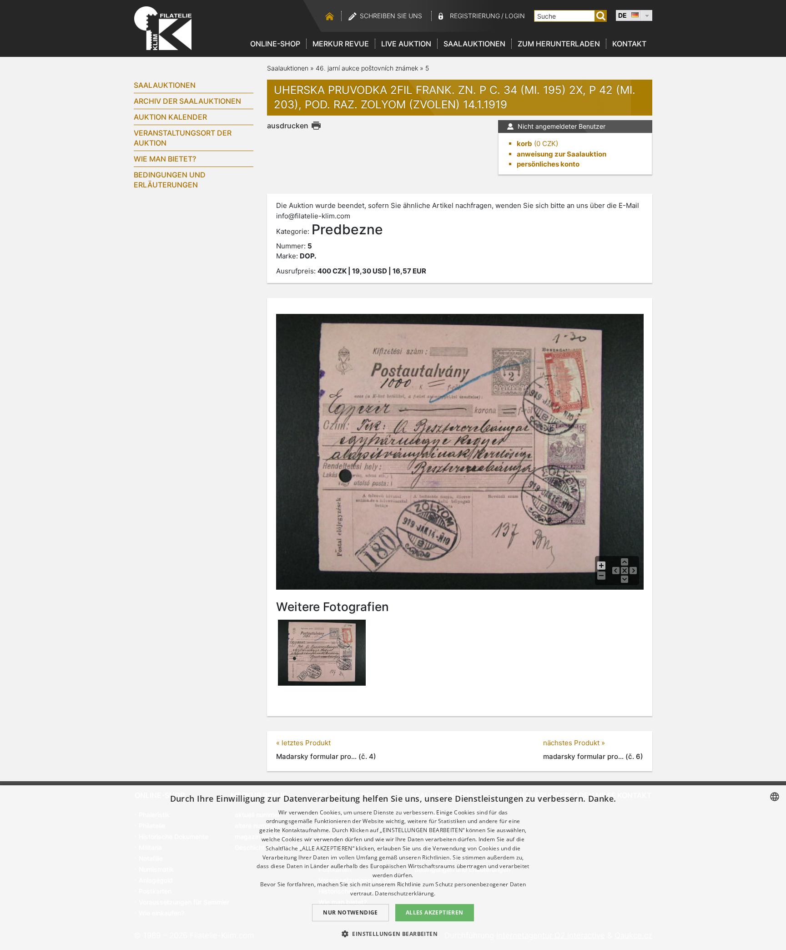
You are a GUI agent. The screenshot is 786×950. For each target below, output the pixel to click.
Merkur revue (340, 43)
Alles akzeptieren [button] (435, 912)
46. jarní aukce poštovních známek (367, 68)
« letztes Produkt (303, 742)
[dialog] (393, 867)
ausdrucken (287, 125)
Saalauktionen (474, 43)
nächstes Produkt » (574, 742)
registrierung (475, 16)
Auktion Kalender (170, 116)
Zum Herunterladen (559, 43)
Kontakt (629, 43)
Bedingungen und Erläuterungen (170, 179)
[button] (393, 933)
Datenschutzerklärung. (405, 893)
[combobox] (774, 796)
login (515, 16)
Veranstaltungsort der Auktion (183, 137)
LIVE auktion (406, 43)
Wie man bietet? (165, 158)
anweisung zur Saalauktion (561, 154)
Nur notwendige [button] (350, 912)
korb (524, 143)
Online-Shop (275, 43)
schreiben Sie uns (391, 16)
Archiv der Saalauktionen (187, 101)
